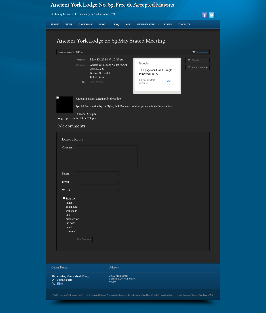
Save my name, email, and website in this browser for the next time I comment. (72, 214)
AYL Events (97, 82)
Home (55, 24)
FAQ (116, 24)
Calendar (86, 24)
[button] (197, 67)
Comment (67, 147)
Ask (128, 24)
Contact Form (64, 280)
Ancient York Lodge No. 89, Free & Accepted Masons (112, 5)
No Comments (202, 52)
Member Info (144, 24)
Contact (184, 24)
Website (66, 190)
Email (65, 182)
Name (65, 173)
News (68, 24)
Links (168, 24)
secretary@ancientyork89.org (73, 276)
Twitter (58, 283)
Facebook (61, 283)
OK (169, 81)
